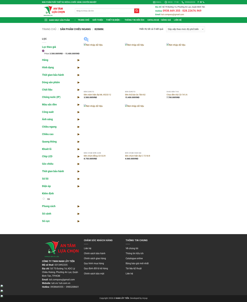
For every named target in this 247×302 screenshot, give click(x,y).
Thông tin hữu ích (135, 253)
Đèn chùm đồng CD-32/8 (94, 156)
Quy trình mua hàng (94, 263)
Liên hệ (178, 20)
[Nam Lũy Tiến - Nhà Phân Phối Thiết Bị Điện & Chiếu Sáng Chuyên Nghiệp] (56, 10)
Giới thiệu (97, 20)
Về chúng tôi (132, 248)
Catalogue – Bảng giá (159, 20)
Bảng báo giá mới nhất (137, 263)
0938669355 (56, 287)
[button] (60, 20)
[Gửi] (136, 10)
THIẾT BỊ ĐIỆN (112, 20)
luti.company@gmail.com (172, 14)
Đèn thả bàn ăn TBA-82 (135, 95)
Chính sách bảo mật (94, 273)
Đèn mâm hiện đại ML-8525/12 (97, 95)
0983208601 (72, 287)
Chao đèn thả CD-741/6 (177, 95)
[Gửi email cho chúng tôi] (201, 2)
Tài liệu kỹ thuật (134, 268)
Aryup (145, 298)
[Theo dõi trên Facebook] (198, 2)
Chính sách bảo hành (94, 253)
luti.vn (54, 283)
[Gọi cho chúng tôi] (203, 2)
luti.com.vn (64, 283)
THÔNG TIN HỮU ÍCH (134, 20)
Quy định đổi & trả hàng (96, 268)
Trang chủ (83, 20)
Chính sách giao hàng (95, 258)
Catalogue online (134, 258)
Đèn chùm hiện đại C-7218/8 (137, 156)
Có (48, 199)
